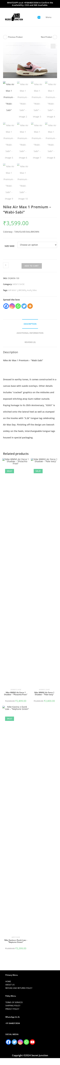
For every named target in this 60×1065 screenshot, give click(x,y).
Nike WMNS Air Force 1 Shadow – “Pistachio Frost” (15, 694)
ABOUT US (10, 984)
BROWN (22, 290)
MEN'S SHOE (18, 284)
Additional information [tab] (30, 333)
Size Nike (9, 246)
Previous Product (15, 37)
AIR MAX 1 (13, 290)
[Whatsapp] (18, 306)
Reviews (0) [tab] (30, 342)
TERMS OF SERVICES (14, 1002)
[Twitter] (24, 306)
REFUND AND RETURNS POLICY (18, 988)
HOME (8, 981)
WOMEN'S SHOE (15, 689)
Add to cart (32, 266)
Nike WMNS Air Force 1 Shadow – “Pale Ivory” (44, 694)
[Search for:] (54, 17)
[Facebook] (6, 306)
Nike (34, 290)
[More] (30, 306)
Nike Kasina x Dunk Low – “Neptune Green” (15, 941)
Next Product (46, 37)
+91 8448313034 (12, 1023)
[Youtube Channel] (32, 1042)
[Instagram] (12, 306)
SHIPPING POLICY (12, 1005)
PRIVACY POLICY (12, 1009)
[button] (53, 46)
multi (29, 290)
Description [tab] (30, 324)
